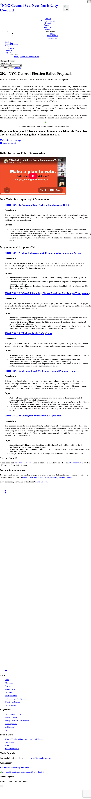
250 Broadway (74, 463)
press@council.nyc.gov (41, 758)
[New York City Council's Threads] (48, 592)
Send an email (9, 143)
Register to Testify (11, 717)
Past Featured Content (12, 749)
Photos (52, 34)
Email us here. (41, 482)
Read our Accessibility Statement (15, 767)
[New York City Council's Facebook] (5, 491)
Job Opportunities (11, 696)
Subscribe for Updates (12, 702)
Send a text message (12, 140)
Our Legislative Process (13, 714)
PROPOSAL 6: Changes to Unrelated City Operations (33, 415)
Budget (48, 23)
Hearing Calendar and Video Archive (17, 721)
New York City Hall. (23, 463)
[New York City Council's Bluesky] (48, 668)
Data (6, 730)
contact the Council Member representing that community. (47, 477)
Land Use (48, 27)
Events (7, 680)
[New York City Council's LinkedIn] (5, 493)
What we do (9, 683)
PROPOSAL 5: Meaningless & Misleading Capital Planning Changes (42, 371)
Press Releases (52, 36)
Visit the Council (10, 689)
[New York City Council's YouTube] (6, 671)
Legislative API (10, 727)
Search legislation (11, 724)
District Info (9, 692)
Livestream (52, 38)
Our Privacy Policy (11, 705)
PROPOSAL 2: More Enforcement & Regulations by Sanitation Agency (43, 253)
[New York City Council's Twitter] (6, 486)
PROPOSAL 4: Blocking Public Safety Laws (28, 333)
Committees (47, 25)
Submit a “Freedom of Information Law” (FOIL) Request (24, 739)
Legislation (48, 29)
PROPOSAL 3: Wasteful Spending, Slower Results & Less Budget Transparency (47, 293)
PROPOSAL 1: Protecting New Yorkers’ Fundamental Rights (37, 204)
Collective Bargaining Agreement (16, 699)
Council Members (48, 21)
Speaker (48, 19)
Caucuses (8, 686)
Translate (17, 68)
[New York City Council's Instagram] (5, 489)
